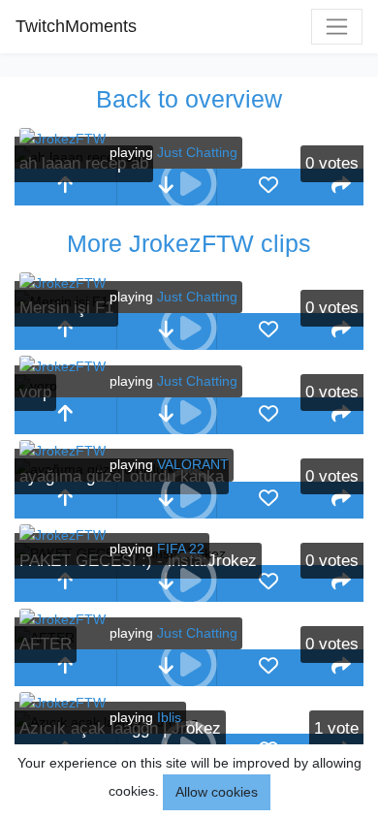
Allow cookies (216, 792)
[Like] (268, 187)
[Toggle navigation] (336, 27)
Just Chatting (197, 152)
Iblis (169, 717)
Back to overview (189, 98)
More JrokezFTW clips (189, 243)
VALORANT (193, 464)
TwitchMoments (76, 26)
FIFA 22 (181, 548)
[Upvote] (65, 187)
